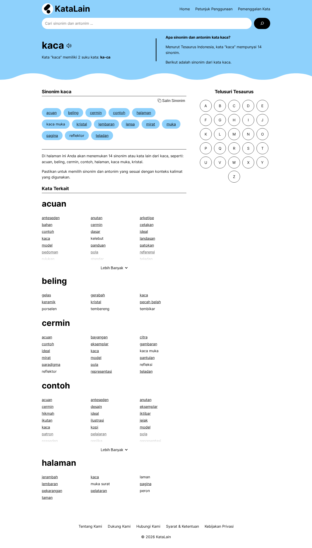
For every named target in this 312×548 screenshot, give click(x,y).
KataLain (72, 9)
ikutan (47, 420)
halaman (144, 112)
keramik (49, 302)
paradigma (51, 364)
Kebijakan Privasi (219, 526)
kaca (46, 238)
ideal (144, 231)
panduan (98, 245)
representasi (101, 371)
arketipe (147, 217)
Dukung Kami (119, 526)
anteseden (51, 217)
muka (171, 124)
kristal (82, 124)
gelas (46, 295)
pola (94, 364)
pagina (52, 135)
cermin (96, 112)
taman (47, 497)
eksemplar (99, 344)
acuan (51, 112)
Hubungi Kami (148, 526)
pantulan (147, 357)
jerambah (50, 477)
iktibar (145, 413)
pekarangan (52, 490)
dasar (95, 231)
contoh (119, 112)
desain (96, 406)
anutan (96, 217)
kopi (94, 427)
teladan (102, 135)
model (47, 245)
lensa (130, 124)
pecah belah (150, 302)
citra (144, 337)
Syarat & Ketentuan (182, 526)
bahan (47, 224)
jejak (144, 420)
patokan (147, 245)
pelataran (99, 490)
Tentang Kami (90, 526)
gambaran (148, 344)
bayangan (99, 337)
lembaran (106, 124)
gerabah (98, 295)
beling (73, 112)
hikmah (48, 413)
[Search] (262, 23)
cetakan (146, 224)
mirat (150, 124)
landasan (147, 238)
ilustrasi (97, 420)
